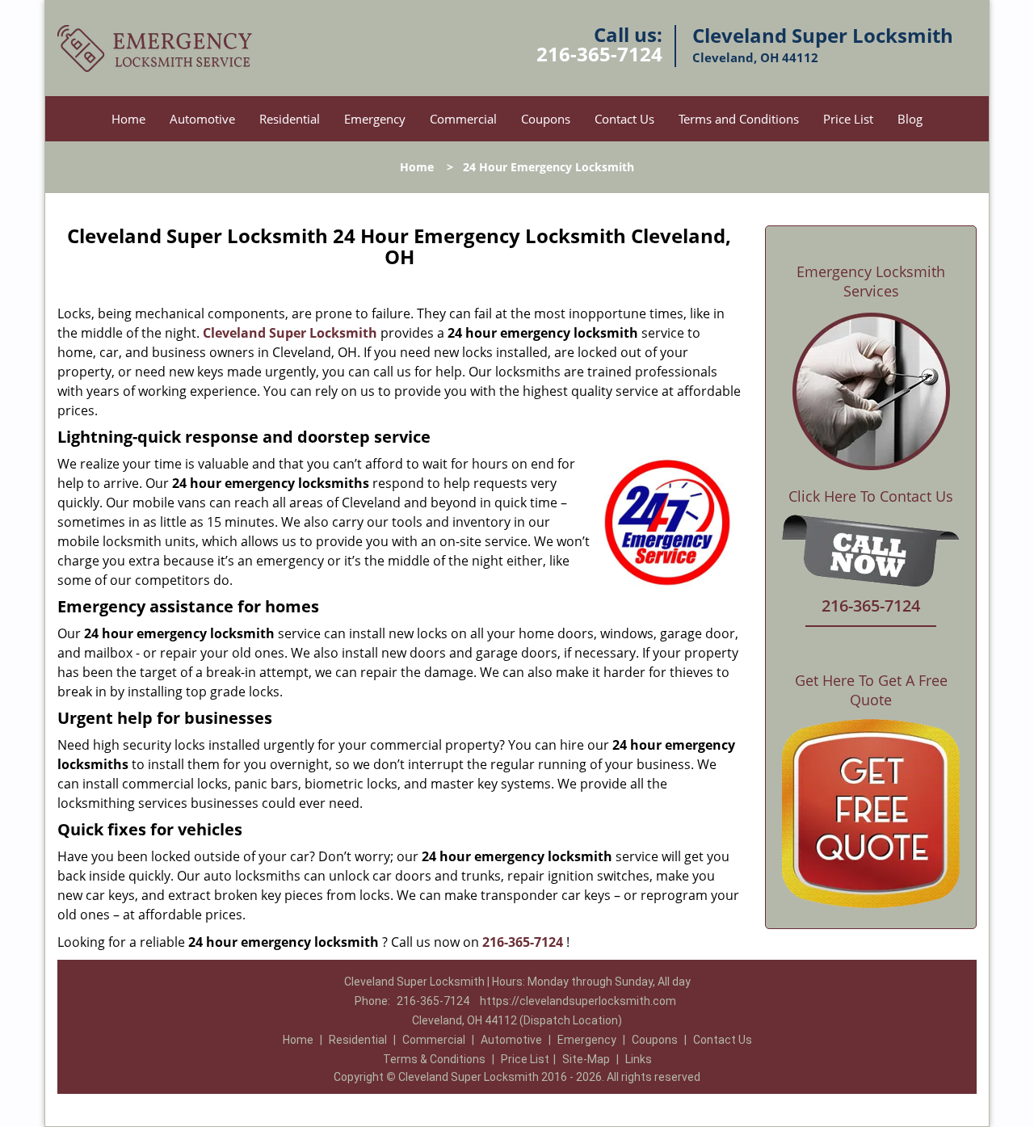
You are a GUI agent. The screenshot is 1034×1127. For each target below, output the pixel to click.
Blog (910, 119)
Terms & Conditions (434, 1059)
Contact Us (624, 119)
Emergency (375, 119)
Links (638, 1059)
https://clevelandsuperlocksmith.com (578, 1001)
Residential (289, 119)
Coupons (545, 119)
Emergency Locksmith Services (871, 281)
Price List (848, 119)
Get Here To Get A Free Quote (871, 690)
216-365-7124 (599, 53)
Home (128, 119)
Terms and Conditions (739, 119)
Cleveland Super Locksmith (290, 333)
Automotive (202, 119)
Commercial (463, 119)
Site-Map (586, 1059)
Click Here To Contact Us (870, 496)
